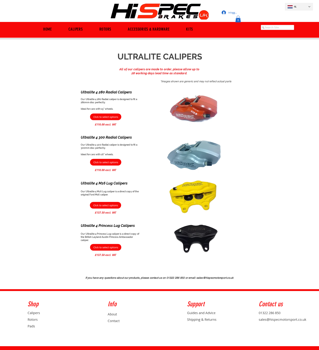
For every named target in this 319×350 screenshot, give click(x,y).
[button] (238, 19)
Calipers (34, 313)
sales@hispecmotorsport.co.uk (215, 277)
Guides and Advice (201, 313)
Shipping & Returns (201, 319)
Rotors (33, 319)
